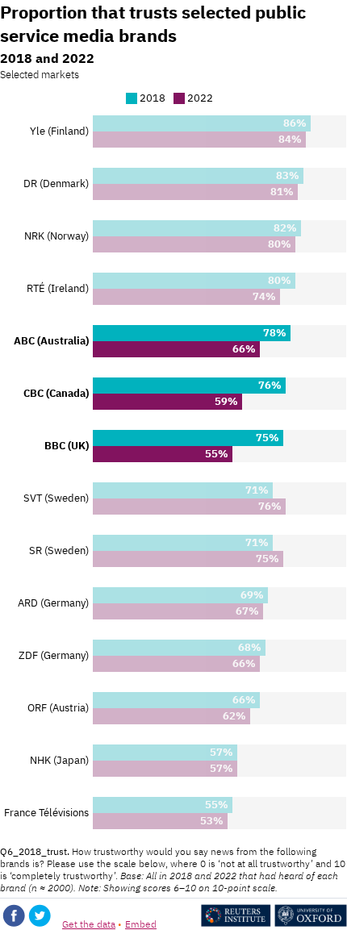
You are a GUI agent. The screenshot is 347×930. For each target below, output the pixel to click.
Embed (141, 924)
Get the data (88, 924)
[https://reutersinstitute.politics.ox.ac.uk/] (274, 923)
